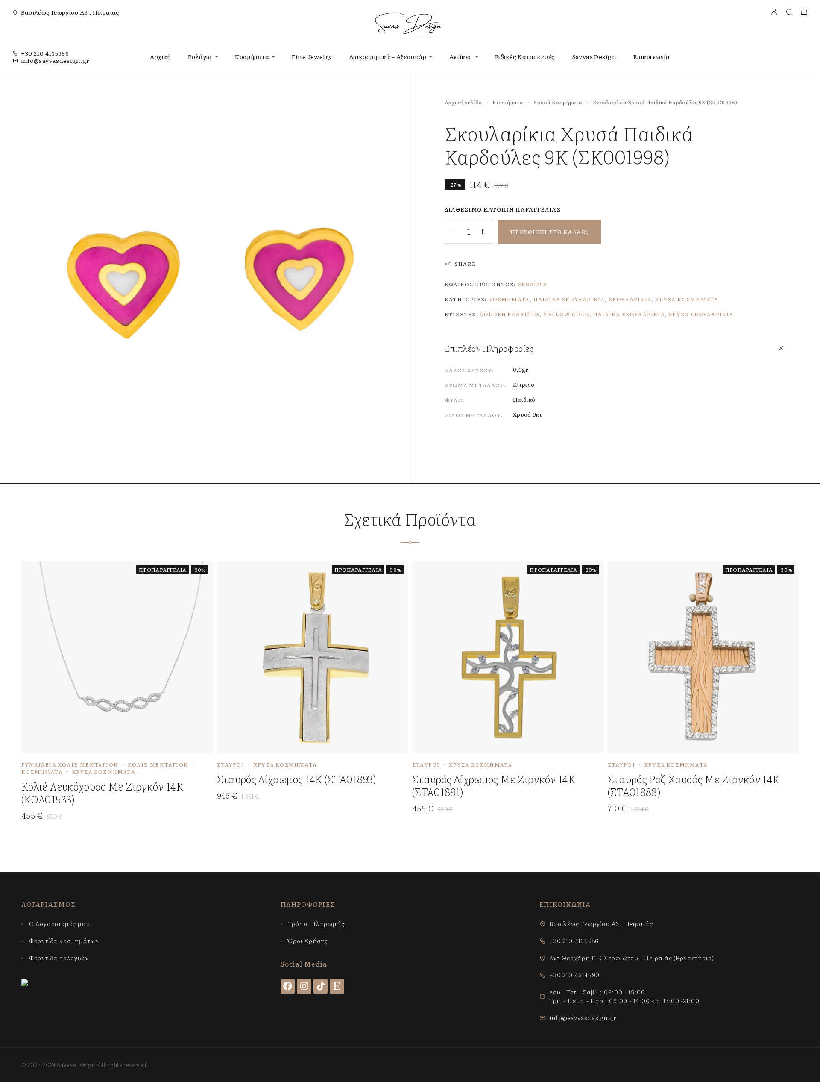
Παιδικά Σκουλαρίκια (569, 299)
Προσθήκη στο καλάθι (549, 232)
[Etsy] (337, 986)
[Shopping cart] (804, 12)
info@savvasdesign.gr (55, 60)
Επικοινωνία (651, 56)
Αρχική (160, 56)
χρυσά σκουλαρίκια (700, 314)
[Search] (789, 12)
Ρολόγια (200, 56)
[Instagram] (304, 986)
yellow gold (566, 314)
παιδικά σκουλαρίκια (629, 314)
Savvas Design (594, 56)
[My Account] (774, 12)
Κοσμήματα (252, 56)
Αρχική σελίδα (463, 102)
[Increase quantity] (486, 231)
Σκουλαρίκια (630, 299)
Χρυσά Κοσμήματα (558, 102)
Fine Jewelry (312, 56)
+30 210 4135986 (45, 53)
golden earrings (510, 314)
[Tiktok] (320, 986)
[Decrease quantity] (451, 231)
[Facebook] (288, 986)
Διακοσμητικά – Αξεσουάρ (388, 56)
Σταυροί (230, 764)
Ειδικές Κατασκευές (525, 56)
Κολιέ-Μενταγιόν (158, 764)
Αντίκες (460, 56)
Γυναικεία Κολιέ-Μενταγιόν (69, 764)
